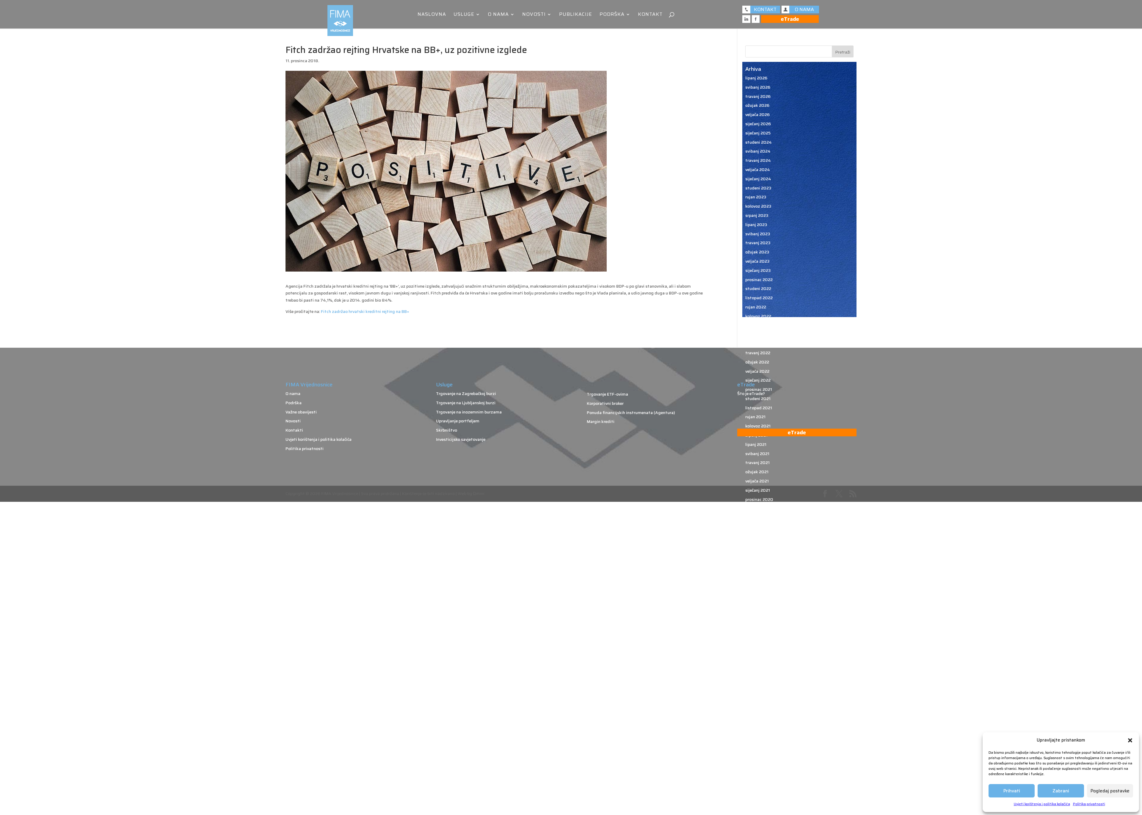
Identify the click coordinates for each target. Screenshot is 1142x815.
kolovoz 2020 (758, 536)
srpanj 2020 (757, 545)
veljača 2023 (757, 261)
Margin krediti (600, 421)
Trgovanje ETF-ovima (607, 394)
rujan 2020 (756, 527)
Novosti (534, 15)
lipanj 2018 (756, 774)
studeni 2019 (758, 618)
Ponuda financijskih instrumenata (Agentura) (631, 412)
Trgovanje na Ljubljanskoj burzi (465, 402)
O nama (498, 15)
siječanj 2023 (758, 270)
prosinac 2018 (759, 719)
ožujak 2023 (757, 252)
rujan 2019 (755, 637)
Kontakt (650, 15)
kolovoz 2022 (758, 316)
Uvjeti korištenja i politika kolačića (1042, 804)
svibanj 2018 (757, 783)
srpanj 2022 (756, 325)
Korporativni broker (605, 403)
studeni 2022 (758, 288)
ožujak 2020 (757, 582)
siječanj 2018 (758, 801)
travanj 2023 (758, 242)
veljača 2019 (757, 701)
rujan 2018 (755, 746)
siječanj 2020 (758, 600)
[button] (1130, 740)
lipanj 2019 (756, 664)
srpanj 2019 (756, 655)
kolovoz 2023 (758, 206)
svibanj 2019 (757, 673)
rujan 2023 (755, 197)
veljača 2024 (757, 169)
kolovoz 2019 (758, 645)
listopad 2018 (759, 737)
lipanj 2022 (756, 334)
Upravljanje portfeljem (457, 421)
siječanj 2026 (758, 123)
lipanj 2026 (756, 78)
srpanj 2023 (756, 215)
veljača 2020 (757, 591)
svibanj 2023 (757, 234)
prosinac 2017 (758, 811)
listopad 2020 (759, 517)
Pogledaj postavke (1110, 790)
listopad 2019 (759, 627)
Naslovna (432, 15)
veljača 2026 (757, 114)
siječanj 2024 (758, 178)
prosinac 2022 (759, 279)
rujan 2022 (755, 307)
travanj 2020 (758, 572)
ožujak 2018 (757, 792)
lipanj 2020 (756, 554)
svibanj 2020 (758, 563)
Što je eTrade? (751, 393)
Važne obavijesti (301, 412)
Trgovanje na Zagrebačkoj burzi (466, 393)
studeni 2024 (758, 142)
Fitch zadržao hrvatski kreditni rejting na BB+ (365, 311)
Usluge (464, 15)
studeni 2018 (758, 728)
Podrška (612, 15)
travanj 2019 (757, 682)
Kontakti (294, 430)
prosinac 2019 (759, 609)
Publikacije (575, 15)
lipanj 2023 (756, 224)
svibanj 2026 (757, 87)
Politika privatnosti (1089, 804)
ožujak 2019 (757, 691)
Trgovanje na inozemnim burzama (469, 412)
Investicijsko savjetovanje (460, 439)
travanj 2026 (758, 96)
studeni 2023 (758, 188)
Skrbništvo (446, 430)
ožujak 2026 (757, 105)
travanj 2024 (758, 160)
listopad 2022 (759, 297)
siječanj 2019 (758, 710)
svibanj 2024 (758, 151)
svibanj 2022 (757, 343)
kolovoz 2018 (758, 756)
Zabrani (1060, 790)
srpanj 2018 (756, 765)
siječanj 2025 (758, 133)
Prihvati (1011, 790)
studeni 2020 (758, 508)
